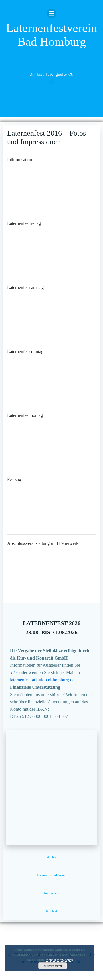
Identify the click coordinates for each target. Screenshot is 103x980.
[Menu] (51, 13)
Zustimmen (52, 965)
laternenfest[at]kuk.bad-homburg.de (42, 679)
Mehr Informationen (59, 959)
